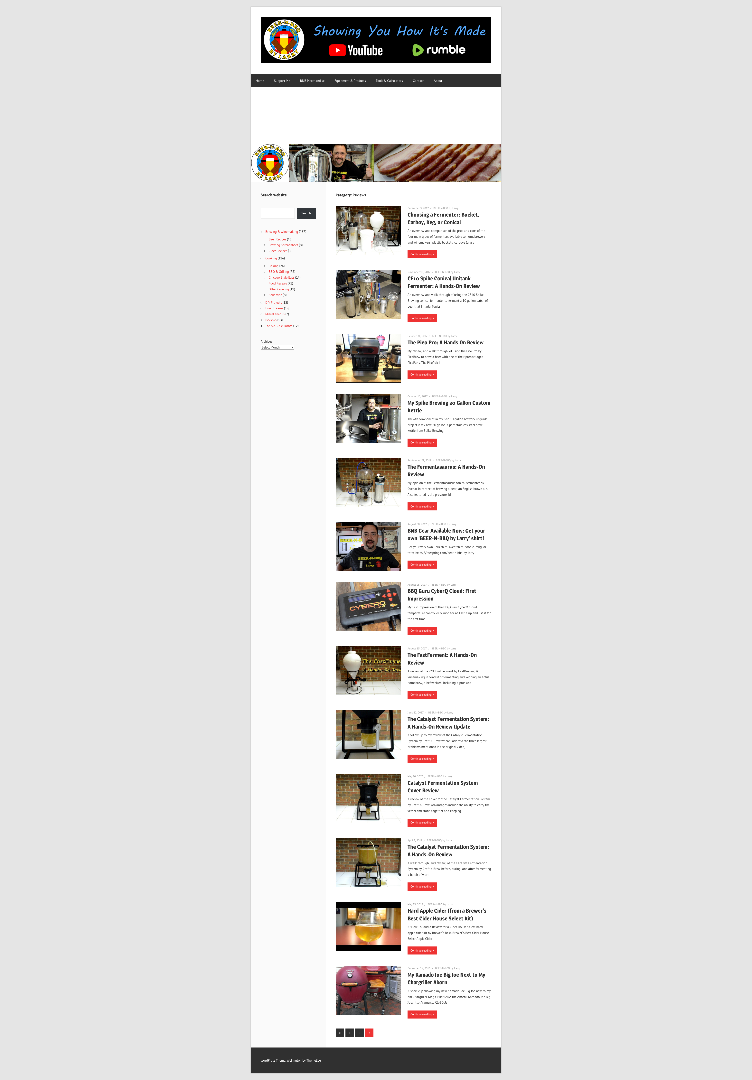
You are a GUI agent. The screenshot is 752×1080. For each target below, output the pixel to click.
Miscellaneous (275, 314)
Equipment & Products (350, 81)
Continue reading (421, 254)
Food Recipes (278, 283)
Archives (266, 341)
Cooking (271, 258)
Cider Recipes (278, 251)
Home (260, 81)
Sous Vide (275, 295)
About (438, 81)
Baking (273, 266)
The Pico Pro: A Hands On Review (446, 342)
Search (306, 213)
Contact (418, 81)
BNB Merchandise (312, 81)
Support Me (282, 81)
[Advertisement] (376, 114)
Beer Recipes (277, 239)
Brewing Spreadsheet (283, 245)
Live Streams (274, 308)
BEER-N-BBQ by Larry (445, 208)
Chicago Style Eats (281, 277)
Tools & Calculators (389, 81)
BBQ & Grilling (279, 271)
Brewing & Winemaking (281, 231)
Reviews (271, 320)
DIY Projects (273, 302)
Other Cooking (279, 289)
